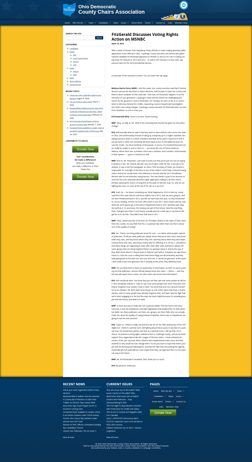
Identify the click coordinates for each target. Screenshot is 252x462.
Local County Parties (80, 58)
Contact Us (160, 23)
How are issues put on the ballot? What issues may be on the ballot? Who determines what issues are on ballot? (123, 393)
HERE (165, 75)
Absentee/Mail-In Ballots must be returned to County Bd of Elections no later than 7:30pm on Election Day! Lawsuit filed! (86, 111)
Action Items (137, 23)
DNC (74, 55)
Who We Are (78, 23)
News (115, 23)
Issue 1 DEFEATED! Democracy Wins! (122, 418)
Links (170, 23)
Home (67, 23)
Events (148, 23)
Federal (76, 71)
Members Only (181, 23)
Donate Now (85, 149)
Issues (123, 23)
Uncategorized (75, 85)
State (75, 75)
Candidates (103, 23)
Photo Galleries (75, 81)
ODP (74, 65)
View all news (68, 437)
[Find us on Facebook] (183, 16)
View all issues (112, 437)
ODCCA (76, 62)
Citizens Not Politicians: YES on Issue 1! (79, 431)
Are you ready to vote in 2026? (81, 102)
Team (90, 23)
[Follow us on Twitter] (177, 16)
